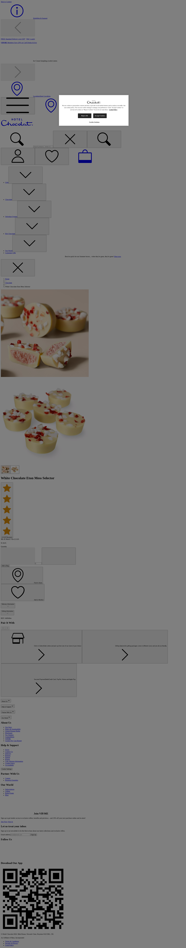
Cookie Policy (113, 110)
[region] (94, 110)
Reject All (84, 116)
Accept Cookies (100, 116)
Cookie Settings (94, 122)
